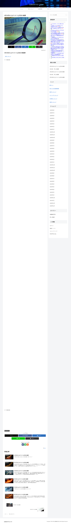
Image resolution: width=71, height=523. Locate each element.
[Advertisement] (25, 419)
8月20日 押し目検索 (54, 69)
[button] (39, 47)
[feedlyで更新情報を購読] (25, 444)
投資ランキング (53, 102)
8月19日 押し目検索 (54, 74)
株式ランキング (53, 92)
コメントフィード (53, 231)
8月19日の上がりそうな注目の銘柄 (57, 77)
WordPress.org (53, 233)
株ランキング (7, 56)
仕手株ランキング (53, 98)
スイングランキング (54, 95)
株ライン (51, 85)
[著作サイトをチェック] (23, 444)
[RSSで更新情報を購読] (28, 444)
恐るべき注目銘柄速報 (54, 88)
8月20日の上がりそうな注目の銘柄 (57, 71)
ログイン (52, 225)
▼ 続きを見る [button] (8, 59)
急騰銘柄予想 (7, 430)
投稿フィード (52, 228)
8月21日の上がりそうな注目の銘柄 (57, 66)
